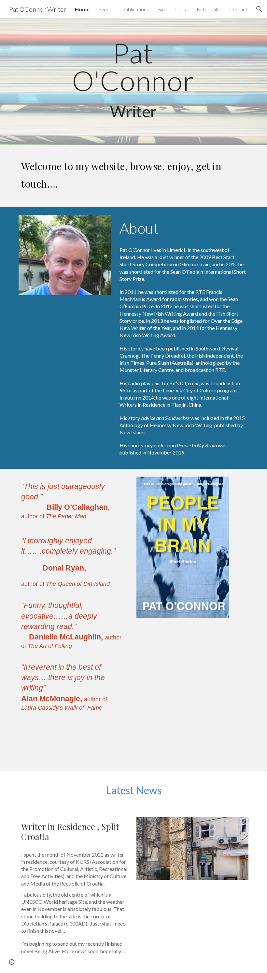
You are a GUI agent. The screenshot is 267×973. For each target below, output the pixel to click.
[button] (259, 9)
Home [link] (82, 9)
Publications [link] (135, 9)
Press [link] (179, 9)
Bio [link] (161, 9)
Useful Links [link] (207, 9)
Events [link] (106, 9)
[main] (133, 81)
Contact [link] (238, 9)
